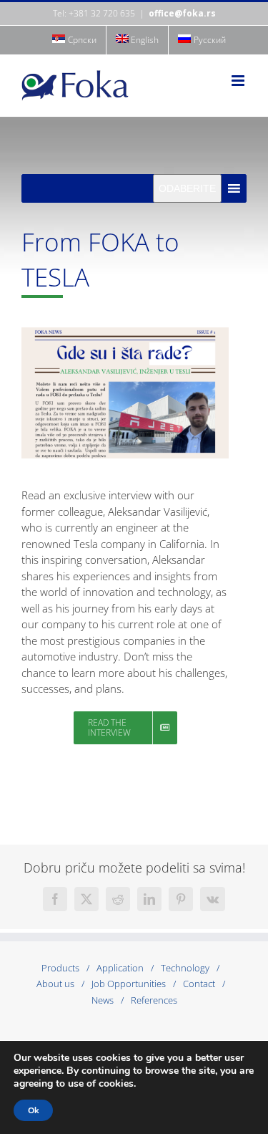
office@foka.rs (182, 13)
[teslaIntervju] (125, 332)
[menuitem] (74, 40)
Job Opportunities (128, 983)
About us (55, 983)
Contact (199, 983)
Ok (33, 1110)
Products (60, 967)
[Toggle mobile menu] (239, 80)
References (154, 1000)
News (102, 1000)
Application (120, 967)
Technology (185, 967)
